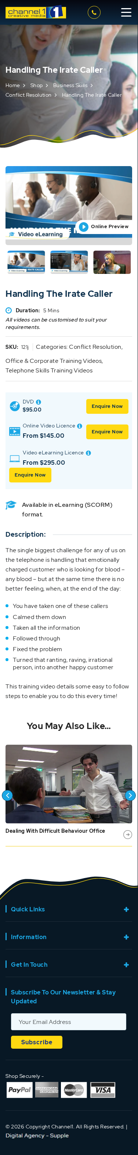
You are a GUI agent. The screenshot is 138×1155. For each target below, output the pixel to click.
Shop (36, 85)
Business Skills (70, 85)
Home (13, 85)
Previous (7, 795)
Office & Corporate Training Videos (54, 361)
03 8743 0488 (95, 12)
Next (130, 795)
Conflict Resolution (29, 95)
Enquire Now (107, 406)
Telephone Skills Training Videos (49, 370)
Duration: (28, 310)
